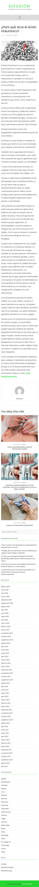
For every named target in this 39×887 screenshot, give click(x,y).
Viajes (3, 852)
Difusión (19, 6)
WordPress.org (6, 871)
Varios (3, 848)
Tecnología (5, 845)
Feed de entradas (7, 867)
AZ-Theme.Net (27, 884)
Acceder (4, 864)
